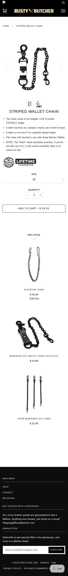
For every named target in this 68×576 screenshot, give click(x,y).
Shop (6, 487)
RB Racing (9, 498)
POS (26, 568)
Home (6, 26)
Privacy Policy (12, 568)
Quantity (34, 190)
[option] (34, 66)
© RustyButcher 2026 (25, 563)
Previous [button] (8, 66)
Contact (8, 492)
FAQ (54, 563)
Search (44, 563)
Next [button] (59, 66)
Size (34, 174)
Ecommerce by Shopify (48, 568)
